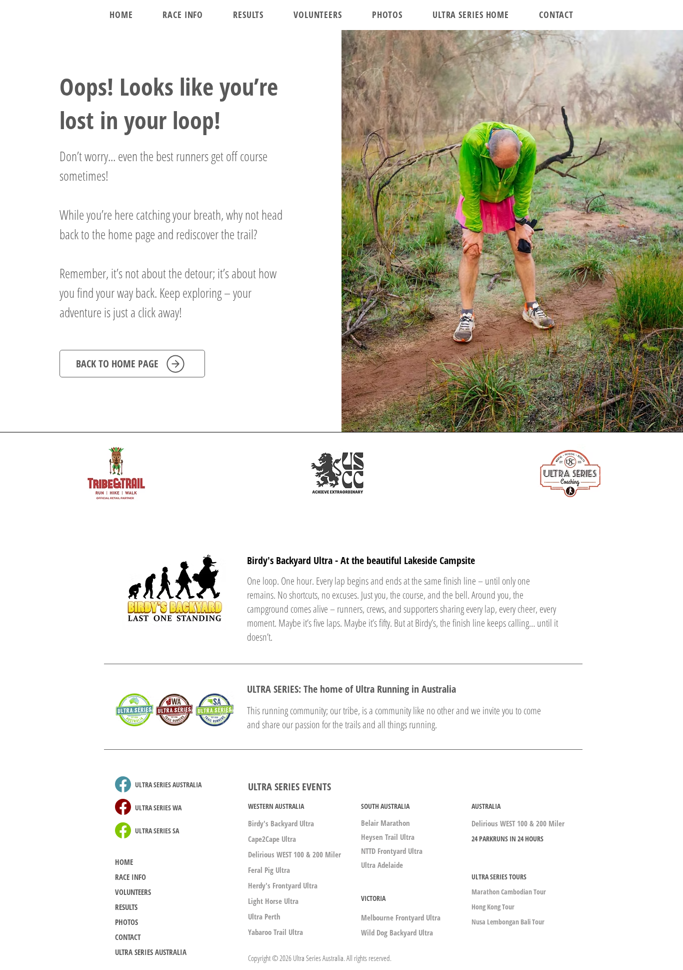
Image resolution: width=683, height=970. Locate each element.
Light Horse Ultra (273, 901)
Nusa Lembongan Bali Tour (508, 921)
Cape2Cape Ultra (272, 839)
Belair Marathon (385, 823)
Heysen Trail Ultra (387, 837)
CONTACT (127, 937)
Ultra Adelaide (382, 865)
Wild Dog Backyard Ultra (397, 932)
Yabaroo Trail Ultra (275, 932)
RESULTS (126, 907)
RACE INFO (130, 877)
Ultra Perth (264, 916)
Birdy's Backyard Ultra (281, 823)
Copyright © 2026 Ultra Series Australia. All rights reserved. (320, 958)
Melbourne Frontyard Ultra (400, 917)
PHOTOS (126, 922)
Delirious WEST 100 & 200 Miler (294, 854)
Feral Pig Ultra (269, 870)
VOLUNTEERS (133, 892)
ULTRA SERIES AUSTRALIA (150, 952)
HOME (124, 862)
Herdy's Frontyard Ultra (283, 885)
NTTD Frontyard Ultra (391, 851)
